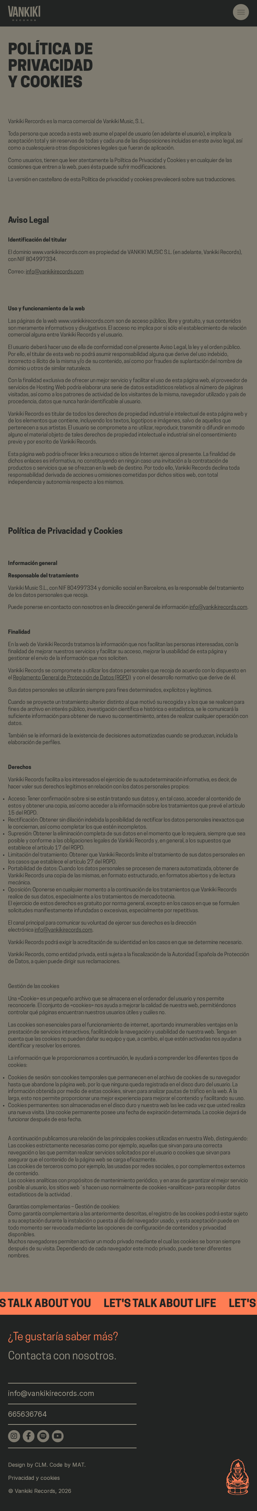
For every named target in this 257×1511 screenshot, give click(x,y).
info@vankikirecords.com (55, 272)
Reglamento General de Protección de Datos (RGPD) (72, 678)
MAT (78, 1464)
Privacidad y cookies (34, 1477)
